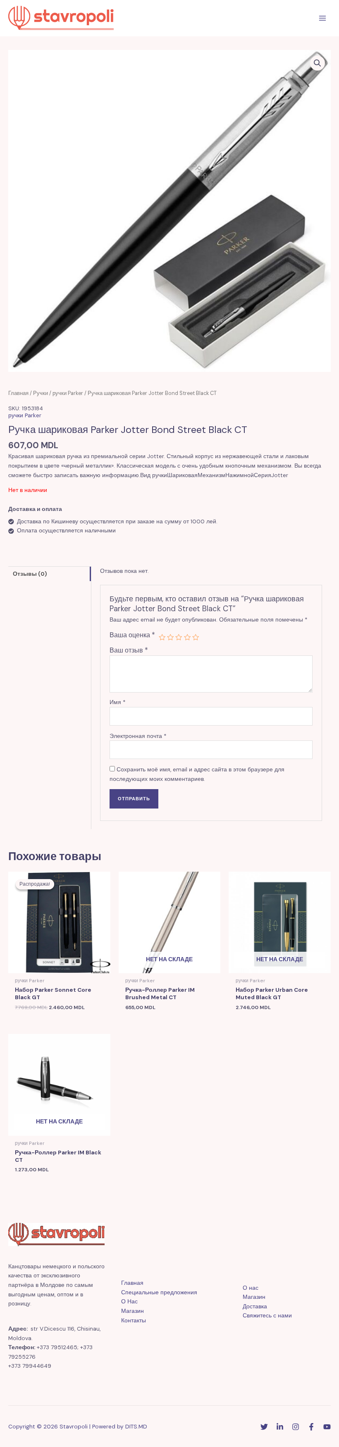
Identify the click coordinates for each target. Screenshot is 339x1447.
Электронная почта (138, 736)
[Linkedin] (280, 1426)
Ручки (40, 393)
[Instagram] (295, 1426)
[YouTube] (327, 1426)
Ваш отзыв (129, 650)
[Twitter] (264, 1426)
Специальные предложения (159, 1292)
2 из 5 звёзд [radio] (170, 637)
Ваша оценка (132, 635)
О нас (250, 1287)
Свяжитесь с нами (267, 1315)
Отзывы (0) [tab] (30, 573)
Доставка (255, 1306)
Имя (118, 702)
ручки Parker (68, 393)
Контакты (133, 1320)
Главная (18, 393)
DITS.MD (136, 1426)
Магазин (132, 1311)
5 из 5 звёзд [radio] (195, 637)
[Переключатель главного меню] (323, 18)
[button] (317, 63)
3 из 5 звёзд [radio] (178, 637)
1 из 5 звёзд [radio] (162, 637)
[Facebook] (311, 1426)
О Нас (129, 1301)
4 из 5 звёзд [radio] (187, 637)
